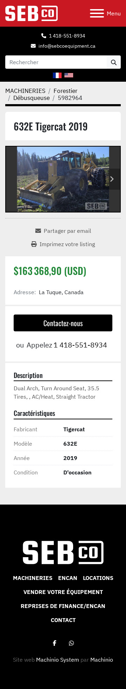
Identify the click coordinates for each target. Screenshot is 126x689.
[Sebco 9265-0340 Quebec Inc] (63, 551)
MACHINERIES (32, 577)
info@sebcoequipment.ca (66, 46)
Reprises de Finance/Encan (63, 605)
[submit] (114, 62)
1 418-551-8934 (67, 36)
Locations (98, 577)
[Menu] (97, 13)
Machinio (101, 659)
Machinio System (57, 659)
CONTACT (63, 619)
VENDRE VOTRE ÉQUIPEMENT (63, 591)
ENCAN (67, 577)
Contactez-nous (63, 323)
